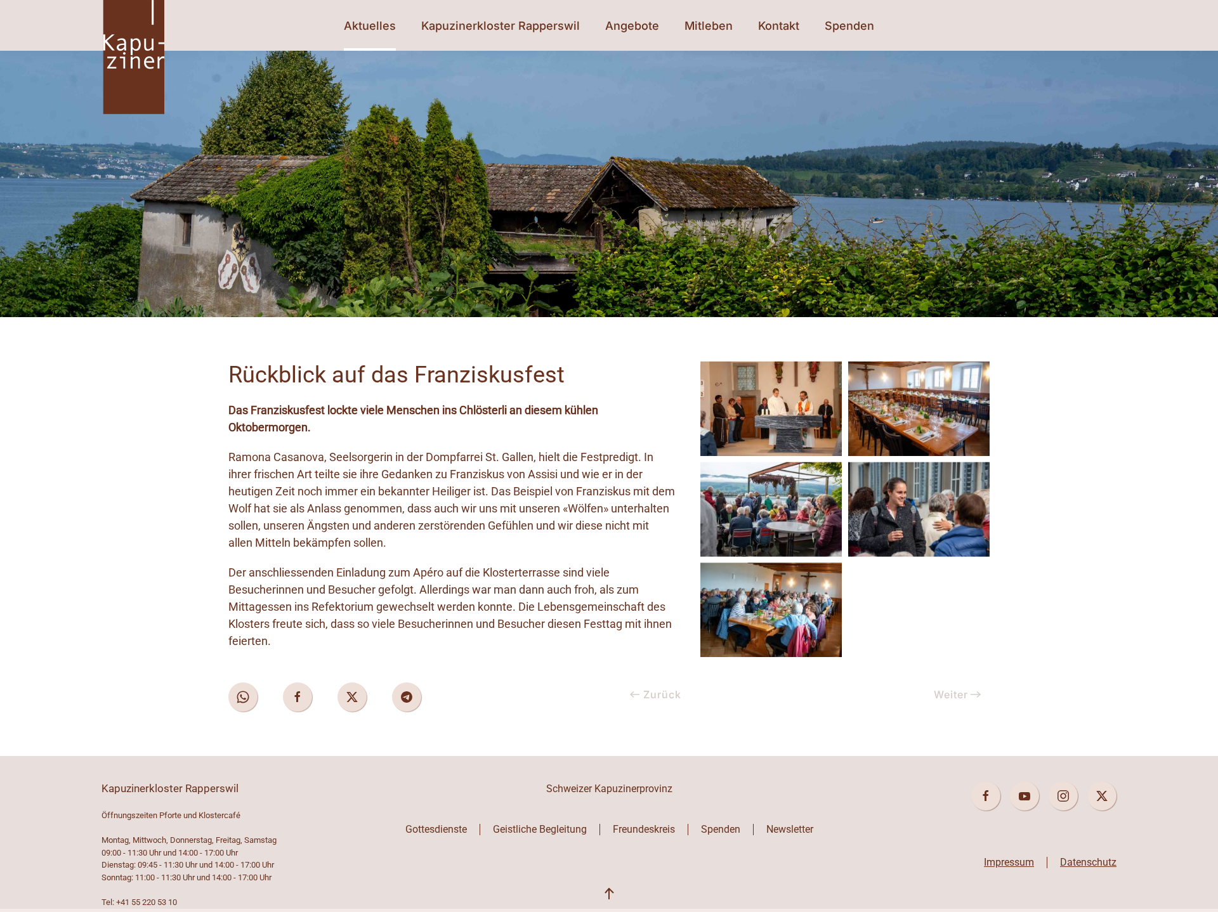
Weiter (951, 694)
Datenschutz (1088, 862)
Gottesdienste (436, 829)
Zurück (662, 694)
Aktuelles (370, 25)
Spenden (849, 25)
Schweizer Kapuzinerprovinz (609, 789)
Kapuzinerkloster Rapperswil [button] (500, 25)
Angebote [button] (632, 25)
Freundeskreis (644, 829)
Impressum (1009, 862)
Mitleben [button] (708, 25)
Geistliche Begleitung (540, 829)
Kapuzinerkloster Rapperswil (170, 788)
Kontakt (778, 25)
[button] (609, 894)
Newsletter (789, 829)
